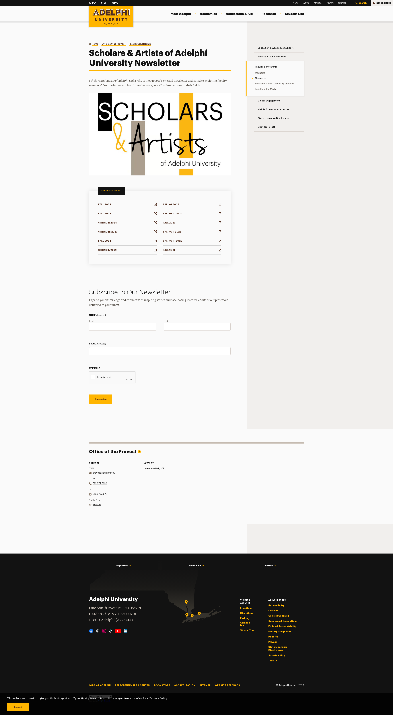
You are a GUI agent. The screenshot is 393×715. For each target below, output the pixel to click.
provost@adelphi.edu (104, 473)
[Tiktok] (111, 631)
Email (97, 344)
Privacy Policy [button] (159, 698)
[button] (361, 3)
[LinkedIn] (125, 631)
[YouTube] (118, 631)
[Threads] (98, 631)
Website (97, 504)
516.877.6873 (100, 494)
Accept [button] (18, 707)
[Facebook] (91, 631)
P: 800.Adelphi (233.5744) (111, 620)
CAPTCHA (94, 368)
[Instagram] (104, 631)
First (91, 321)
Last (166, 321)
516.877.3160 (100, 483)
